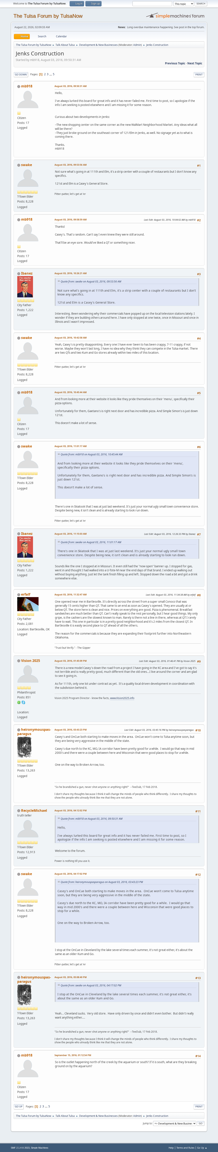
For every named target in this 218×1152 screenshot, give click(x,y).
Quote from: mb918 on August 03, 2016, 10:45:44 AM (91, 454)
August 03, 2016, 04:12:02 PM (70, 810)
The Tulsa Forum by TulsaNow (47, 16)
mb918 (26, 86)
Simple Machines (39, 1147)
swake (26, 164)
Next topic (194, 63)
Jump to (147, 1123)
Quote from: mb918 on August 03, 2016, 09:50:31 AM (91, 819)
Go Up (18, 1106)
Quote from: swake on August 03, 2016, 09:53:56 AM (91, 281)
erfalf (25, 594)
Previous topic (175, 63)
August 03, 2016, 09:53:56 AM (70, 164)
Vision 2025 (30, 660)
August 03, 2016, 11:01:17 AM (70, 446)
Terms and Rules (185, 1147)
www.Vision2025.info (122, 698)
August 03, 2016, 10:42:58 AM (70, 337)
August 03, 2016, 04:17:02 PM (70, 873)
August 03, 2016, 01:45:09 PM (70, 660)
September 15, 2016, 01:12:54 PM (72, 1055)
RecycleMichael (34, 810)
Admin (137, 45)
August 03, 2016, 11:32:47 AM (70, 594)
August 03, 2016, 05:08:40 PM (70, 977)
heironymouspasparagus (34, 731)
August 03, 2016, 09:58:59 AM (70, 219)
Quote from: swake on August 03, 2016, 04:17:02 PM (91, 985)
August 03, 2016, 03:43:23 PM (70, 729)
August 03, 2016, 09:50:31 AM (70, 86)
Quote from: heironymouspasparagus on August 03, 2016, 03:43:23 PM (102, 882)
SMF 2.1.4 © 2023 (20, 1147)
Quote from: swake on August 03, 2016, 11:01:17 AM (91, 542)
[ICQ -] (19, 702)
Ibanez (27, 273)
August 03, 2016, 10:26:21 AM (70, 273)
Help (171, 1147)
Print (198, 74)
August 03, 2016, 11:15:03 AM (70, 533)
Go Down (21, 74)
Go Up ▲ (202, 1147)
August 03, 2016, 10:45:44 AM (70, 392)
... (51, 74)
